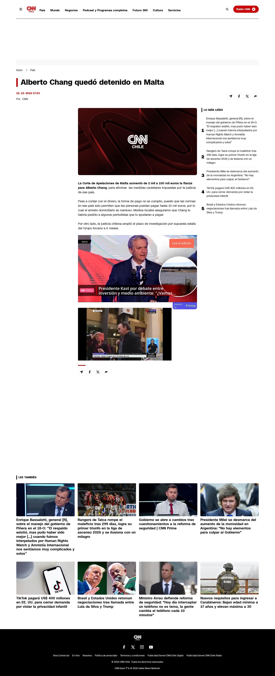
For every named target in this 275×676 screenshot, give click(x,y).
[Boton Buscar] (227, 9)
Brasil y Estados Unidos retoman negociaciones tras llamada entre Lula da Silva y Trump (232, 208)
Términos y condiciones (132, 655)
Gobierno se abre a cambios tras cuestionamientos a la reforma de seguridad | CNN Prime (167, 524)
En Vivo (76, 655)
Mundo (55, 10)
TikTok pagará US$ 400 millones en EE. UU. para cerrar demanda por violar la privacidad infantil (230, 192)
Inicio (19, 70)
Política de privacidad (106, 655)
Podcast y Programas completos (105, 10)
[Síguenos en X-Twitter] (133, 647)
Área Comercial (61, 655)
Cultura (158, 10)
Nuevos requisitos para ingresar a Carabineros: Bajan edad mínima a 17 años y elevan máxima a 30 (229, 602)
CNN (25, 99)
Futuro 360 (140, 10)
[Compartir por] (255, 96)
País (42, 10)
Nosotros (87, 655)
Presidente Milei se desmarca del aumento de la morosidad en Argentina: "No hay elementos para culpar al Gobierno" (233, 175)
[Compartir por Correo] (230, 96)
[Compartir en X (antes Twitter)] (247, 96)
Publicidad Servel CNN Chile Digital (166, 655)
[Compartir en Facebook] (239, 96)
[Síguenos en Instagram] (142, 647)
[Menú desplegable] (20, 9)
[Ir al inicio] (31, 9)
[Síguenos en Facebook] (124, 647)
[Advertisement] (44, 323)
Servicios (174, 10)
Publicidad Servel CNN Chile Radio (204, 655)
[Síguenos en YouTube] (151, 647)
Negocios (71, 10)
